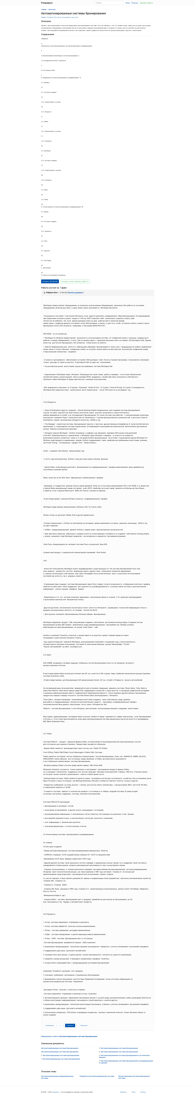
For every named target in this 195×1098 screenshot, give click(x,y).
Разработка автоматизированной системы (97, 1076)
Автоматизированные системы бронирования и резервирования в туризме (126, 1062)
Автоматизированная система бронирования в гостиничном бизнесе (124, 1056)
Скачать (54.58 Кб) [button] (50, 281)
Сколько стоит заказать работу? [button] (75, 281)
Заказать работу (146, 3)
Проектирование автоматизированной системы (134, 1077)
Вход (128, 3)
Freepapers (55, 1092)
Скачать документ (75, 293)
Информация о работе (69, 1036)
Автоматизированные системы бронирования (59, 1048)
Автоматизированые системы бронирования (61, 1055)
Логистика (51, 9)
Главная (43, 9)
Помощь (134, 3)
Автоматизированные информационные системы (57, 1077)
